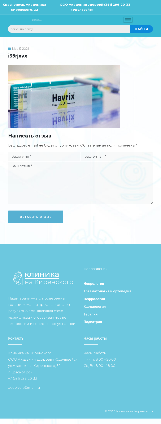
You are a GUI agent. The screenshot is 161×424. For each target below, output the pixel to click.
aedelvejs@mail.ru (24, 388)
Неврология (94, 283)
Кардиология (95, 306)
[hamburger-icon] (128, 20)
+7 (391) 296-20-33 (114, 5)
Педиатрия (93, 322)
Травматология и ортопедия (107, 291)
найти (141, 29)
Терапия (90, 314)
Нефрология (94, 299)
